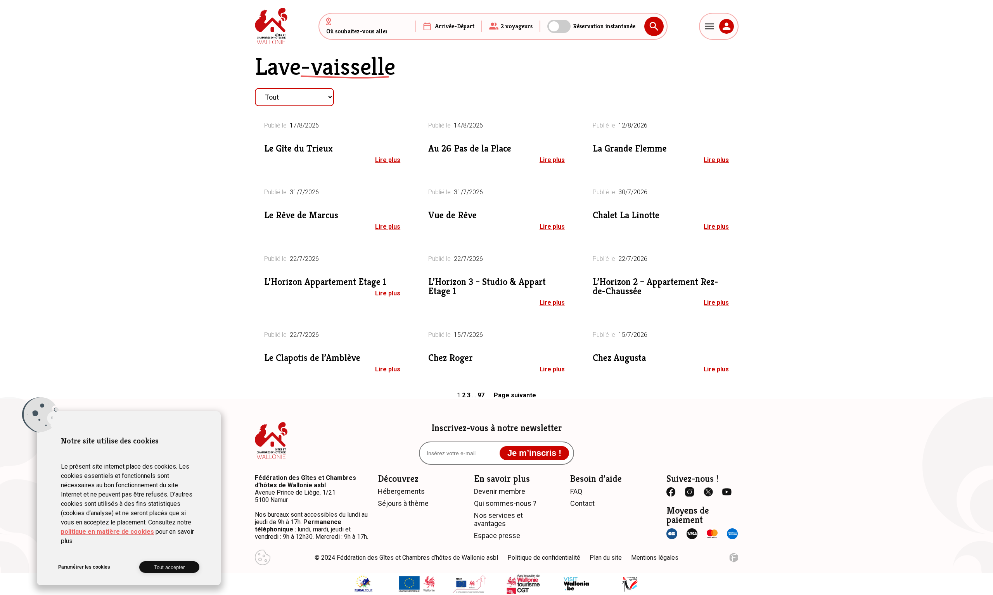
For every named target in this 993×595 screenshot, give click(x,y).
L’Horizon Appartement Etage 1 (325, 281)
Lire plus (387, 160)
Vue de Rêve (452, 215)
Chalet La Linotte (626, 215)
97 (480, 395)
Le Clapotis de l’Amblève (312, 357)
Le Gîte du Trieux (298, 148)
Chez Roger (450, 357)
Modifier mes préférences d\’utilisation (262, 557)
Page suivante (515, 395)
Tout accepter (169, 567)
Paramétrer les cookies (84, 567)
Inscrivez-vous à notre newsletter (496, 428)
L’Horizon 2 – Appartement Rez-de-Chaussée (655, 286)
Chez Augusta (619, 357)
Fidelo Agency (734, 557)
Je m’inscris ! (534, 453)
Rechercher (654, 26)
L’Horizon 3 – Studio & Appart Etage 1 (487, 286)
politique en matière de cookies (107, 531)
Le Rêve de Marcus (301, 215)
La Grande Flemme (630, 148)
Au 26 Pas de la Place (469, 148)
